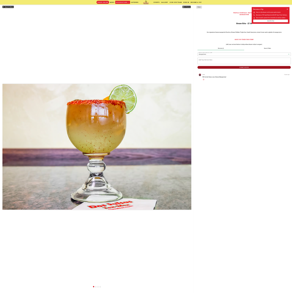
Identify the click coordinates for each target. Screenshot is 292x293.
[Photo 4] (100, 286)
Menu (112, 2)
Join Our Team (175, 2)
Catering (134, 2)
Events (157, 2)
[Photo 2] (95, 286)
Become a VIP (196, 2)
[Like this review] (204, 79)
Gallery (164, 2)
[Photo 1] (93, 286)
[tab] (220, 48)
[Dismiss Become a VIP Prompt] (287, 9)
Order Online (102, 2)
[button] (122, 2)
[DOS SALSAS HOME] (146, 2)
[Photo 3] (98, 286)
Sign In (186, 2)
